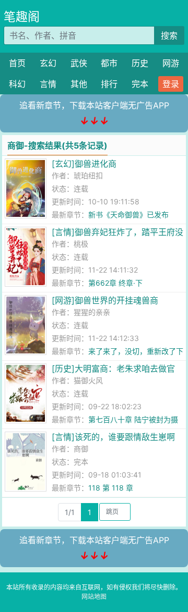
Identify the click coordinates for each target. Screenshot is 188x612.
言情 (48, 84)
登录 (170, 84)
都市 (109, 63)
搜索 (169, 35)
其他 (78, 84)
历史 (140, 63)
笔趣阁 (22, 16)
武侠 (78, 63)
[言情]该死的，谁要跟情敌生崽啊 (113, 437)
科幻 (17, 84)
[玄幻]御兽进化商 (84, 163)
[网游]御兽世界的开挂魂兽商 (105, 300)
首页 (17, 63)
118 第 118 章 (110, 487)
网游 (170, 63)
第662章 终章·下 (115, 282)
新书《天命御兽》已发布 (128, 214)
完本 (140, 84)
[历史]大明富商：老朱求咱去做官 (113, 368)
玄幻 (48, 63)
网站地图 (94, 597)
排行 (109, 84)
